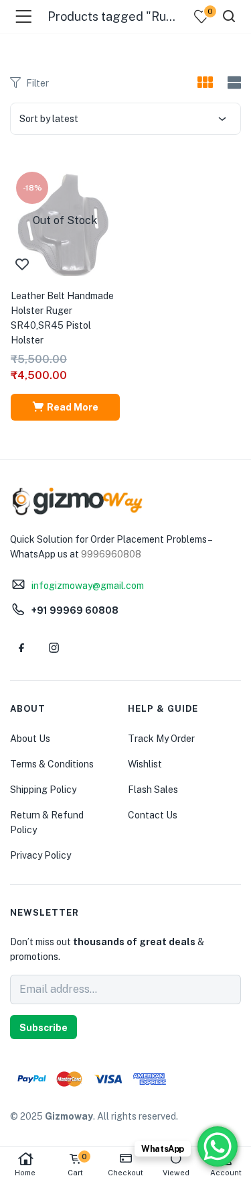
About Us (30, 738)
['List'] (232, 83)
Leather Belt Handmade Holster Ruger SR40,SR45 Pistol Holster (62, 317)
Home (25, 1173)
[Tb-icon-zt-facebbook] (21, 647)
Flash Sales (153, 789)
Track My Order (161, 738)
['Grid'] (204, 83)
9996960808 (111, 554)
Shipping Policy (43, 789)
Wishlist (145, 764)
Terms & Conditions (52, 764)
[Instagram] (53, 647)
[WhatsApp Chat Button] (217, 1146)
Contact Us (152, 815)
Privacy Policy (40, 855)
